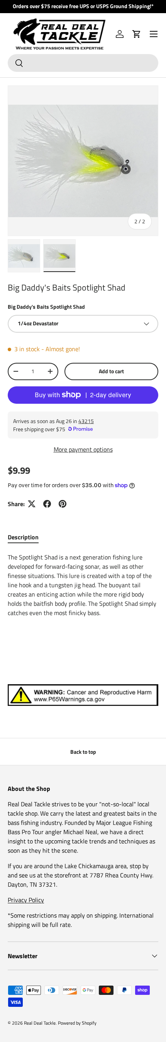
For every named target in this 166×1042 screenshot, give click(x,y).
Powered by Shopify (77, 1023)
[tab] (23, 537)
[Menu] (153, 33)
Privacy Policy (26, 899)
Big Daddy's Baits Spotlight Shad (46, 307)
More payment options (83, 449)
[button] (136, 33)
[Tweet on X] (31, 504)
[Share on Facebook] (47, 504)
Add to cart (111, 371)
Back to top (83, 752)
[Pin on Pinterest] (62, 504)
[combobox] (83, 63)
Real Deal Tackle (40, 1023)
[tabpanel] (83, 592)
